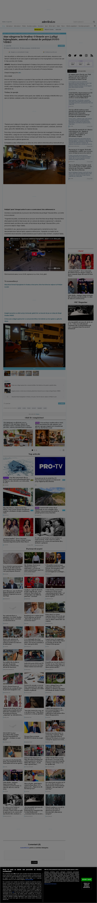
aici (13, 892)
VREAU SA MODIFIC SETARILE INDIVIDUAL (86, 885)
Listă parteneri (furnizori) (50, 883)
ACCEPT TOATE (86, 879)
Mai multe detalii (29, 879)
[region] (48, 885)
